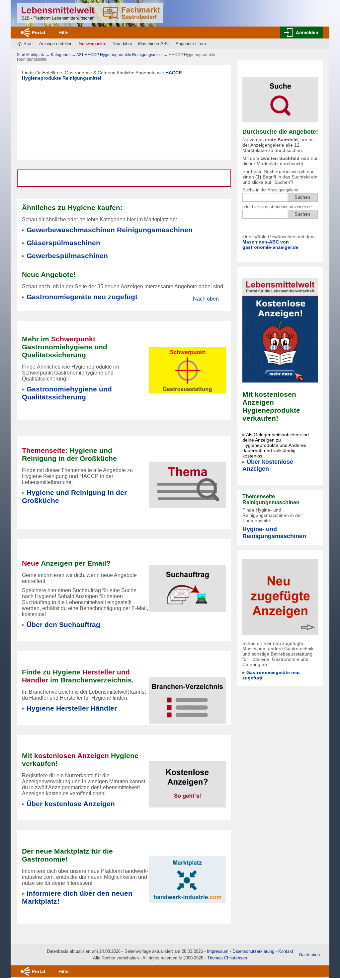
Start (28, 43)
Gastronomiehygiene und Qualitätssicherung (67, 393)
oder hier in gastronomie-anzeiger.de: (277, 206)
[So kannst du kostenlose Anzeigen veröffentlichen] (187, 780)
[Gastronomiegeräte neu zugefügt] (280, 596)
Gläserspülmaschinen (63, 242)
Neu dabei (122, 43)
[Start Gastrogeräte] (90, 13)
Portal (38, 32)
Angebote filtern (191, 43)
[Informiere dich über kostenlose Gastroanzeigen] (280, 330)
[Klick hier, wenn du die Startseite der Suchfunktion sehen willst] (280, 95)
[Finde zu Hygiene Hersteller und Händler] (187, 696)
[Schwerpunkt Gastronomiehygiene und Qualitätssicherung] (187, 366)
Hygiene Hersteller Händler (72, 708)
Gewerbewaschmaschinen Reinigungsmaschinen (110, 230)
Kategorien (61, 54)
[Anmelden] (301, 32)
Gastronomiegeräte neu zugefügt (82, 297)
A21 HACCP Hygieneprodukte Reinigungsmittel (119, 54)
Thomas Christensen (227, 957)
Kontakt (285, 951)
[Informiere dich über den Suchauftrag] (187, 584)
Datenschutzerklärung (253, 951)
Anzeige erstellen (55, 43)
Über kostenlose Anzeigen (267, 465)
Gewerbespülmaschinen (67, 255)
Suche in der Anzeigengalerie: (270, 189)
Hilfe (63, 32)
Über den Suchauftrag (63, 624)
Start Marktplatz (31, 54)
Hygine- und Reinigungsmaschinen (274, 532)
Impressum (217, 951)
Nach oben (206, 299)
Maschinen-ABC (153, 43)
